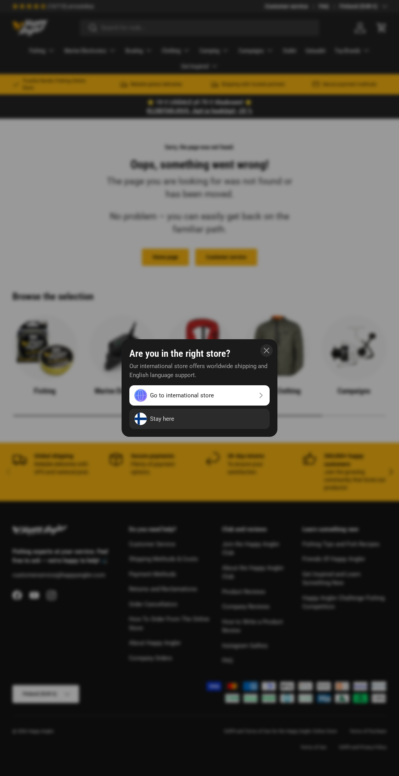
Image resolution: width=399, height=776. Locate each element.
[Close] (266, 350)
